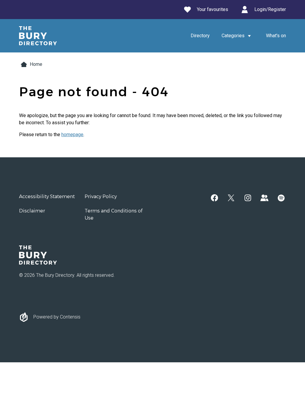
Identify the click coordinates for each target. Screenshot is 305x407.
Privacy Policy (101, 196)
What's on (276, 35)
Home (36, 64)
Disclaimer (32, 211)
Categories (233, 35)
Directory (200, 35)
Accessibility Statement (47, 196)
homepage (72, 134)
